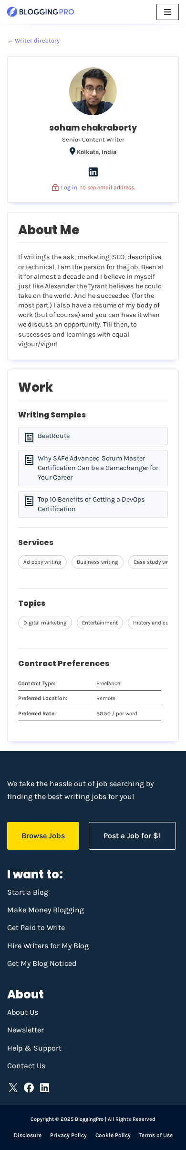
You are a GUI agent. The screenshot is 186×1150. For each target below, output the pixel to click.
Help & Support (34, 1047)
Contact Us (26, 1065)
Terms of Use (156, 1135)
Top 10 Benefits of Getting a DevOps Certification (91, 504)
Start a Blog (27, 892)
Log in (69, 187)
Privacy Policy (68, 1135)
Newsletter (25, 1029)
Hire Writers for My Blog (48, 945)
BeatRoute (54, 436)
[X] (13, 1088)
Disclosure (27, 1135)
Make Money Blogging (45, 909)
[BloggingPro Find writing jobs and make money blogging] (40, 12)
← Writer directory (33, 40)
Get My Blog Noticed (41, 963)
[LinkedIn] (93, 176)
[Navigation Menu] (167, 12)
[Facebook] (29, 1088)
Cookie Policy (113, 1135)
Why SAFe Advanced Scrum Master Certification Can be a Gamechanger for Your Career (98, 468)
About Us (22, 1012)
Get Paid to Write (36, 927)
